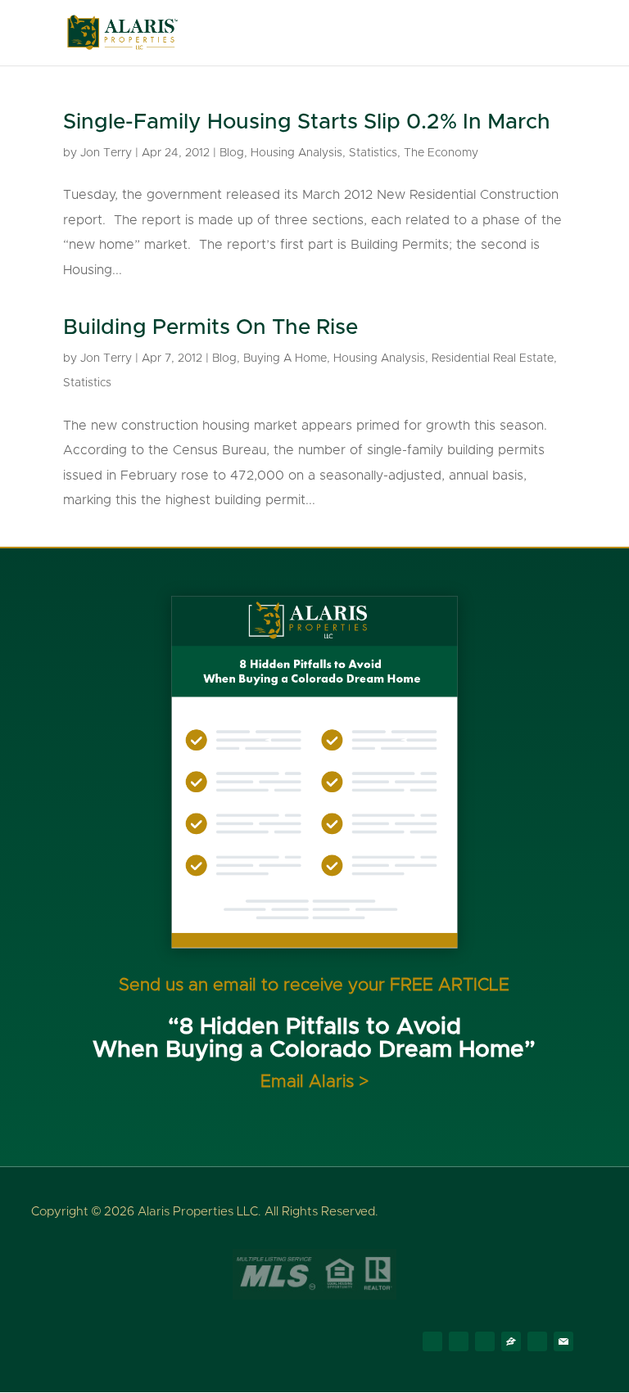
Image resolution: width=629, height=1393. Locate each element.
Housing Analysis (296, 153)
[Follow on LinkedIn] (485, 1341)
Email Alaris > (314, 1081)
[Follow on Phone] (537, 1341)
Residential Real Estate (493, 358)
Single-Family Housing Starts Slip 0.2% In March (306, 122)
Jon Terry (106, 153)
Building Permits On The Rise (210, 327)
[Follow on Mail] (563, 1341)
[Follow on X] (458, 1341)
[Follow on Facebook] (432, 1341)
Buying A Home (285, 358)
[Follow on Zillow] (511, 1341)
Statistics (373, 153)
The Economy (441, 153)
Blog (231, 153)
